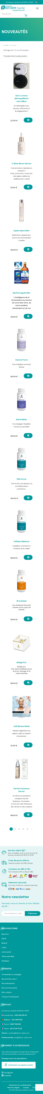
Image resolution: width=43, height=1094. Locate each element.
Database (5, 961)
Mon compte (6, 992)
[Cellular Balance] (21, 522)
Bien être (5, 934)
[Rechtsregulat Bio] (21, 273)
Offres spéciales (8, 957)
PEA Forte (21, 479)
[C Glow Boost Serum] (21, 144)
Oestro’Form (21, 359)
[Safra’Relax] (21, 400)
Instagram (8, 1072)
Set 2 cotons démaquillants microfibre (21, 98)
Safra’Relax (21, 419)
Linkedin (7, 1075)
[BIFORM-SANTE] (14, 8)
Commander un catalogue (11, 975)
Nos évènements (8, 984)
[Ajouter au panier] (28, 120)
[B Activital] (21, 581)
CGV (34, 1088)
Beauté (4, 943)
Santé (4, 939)
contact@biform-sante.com (18, 1033)
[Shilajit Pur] (21, 643)
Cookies (26, 1088)
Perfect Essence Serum (22, 790)
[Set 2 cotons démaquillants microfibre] (21, 76)
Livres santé (6, 952)
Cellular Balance (21, 541)
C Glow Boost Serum (21, 163)
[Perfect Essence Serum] (21, 769)
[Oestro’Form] (21, 340)
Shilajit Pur (21, 662)
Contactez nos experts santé (20, 1065)
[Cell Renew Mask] (21, 706)
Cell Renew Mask (21, 726)
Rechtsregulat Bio (21, 293)
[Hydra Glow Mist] (21, 211)
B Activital (21, 601)
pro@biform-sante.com (23, 1037)
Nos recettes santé (9, 988)
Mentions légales (13, 1088)
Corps (4, 948)
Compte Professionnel (10, 997)
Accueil (5, 45)
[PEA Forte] (21, 459)
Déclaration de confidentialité (20, 1085)
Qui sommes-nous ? (9, 979)
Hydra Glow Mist (22, 230)
